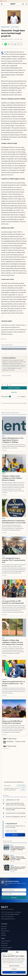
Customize (14, 969)
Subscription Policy (5, 949)
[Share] (18, 44)
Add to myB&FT (15, 27)
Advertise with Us (5, 931)
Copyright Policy (5, 952)
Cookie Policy (4, 945)
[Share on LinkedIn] (15, 44)
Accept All (14, 972)
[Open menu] (2, 4)
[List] (10, 385)
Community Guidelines (6, 947)
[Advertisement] (14, 764)
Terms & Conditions (6, 941)
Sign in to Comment (14, 388)
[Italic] (5, 385)
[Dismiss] (25, 822)
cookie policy (20, 962)
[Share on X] (8, 44)
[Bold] (2, 385)
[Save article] (21, 44)
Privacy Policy (4, 943)
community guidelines (9, 366)
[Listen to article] (2, 44)
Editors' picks (5, 27)
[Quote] (7, 385)
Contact (3, 933)
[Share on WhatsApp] (5, 44)
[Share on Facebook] (12, 44)
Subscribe (14, 392)
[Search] (25, 4)
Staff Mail (3, 935)
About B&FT (4, 926)
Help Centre (4, 928)
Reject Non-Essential (14, 965)
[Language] (23, 4)
